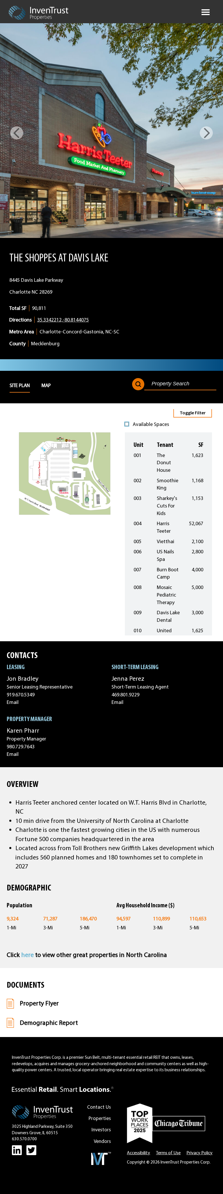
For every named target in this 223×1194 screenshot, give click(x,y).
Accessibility (138, 1152)
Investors (101, 1129)
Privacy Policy (199, 1152)
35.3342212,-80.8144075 (63, 320)
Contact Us (99, 1107)
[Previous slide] (16, 133)
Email (13, 702)
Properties (100, 1118)
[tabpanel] (111, 522)
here (27, 955)
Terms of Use (168, 1152)
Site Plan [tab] (20, 385)
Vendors (102, 1141)
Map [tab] (46, 385)
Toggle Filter (193, 413)
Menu (205, 11)
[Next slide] (206, 133)
